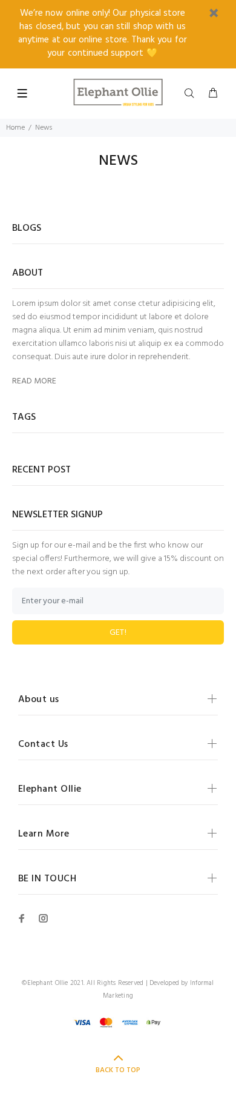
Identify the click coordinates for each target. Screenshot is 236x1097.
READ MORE (34, 381)
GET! (118, 633)
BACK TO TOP (118, 1070)
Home (15, 128)
